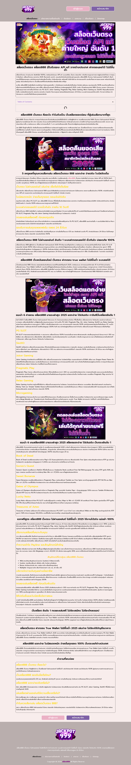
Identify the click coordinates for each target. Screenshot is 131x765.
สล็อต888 (71, 178)
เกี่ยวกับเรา (89, 18)
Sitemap (101, 18)
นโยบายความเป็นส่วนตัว (50, 18)
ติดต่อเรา (67, 18)
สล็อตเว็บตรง (31, 18)
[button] (113, 102)
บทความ (78, 18)
